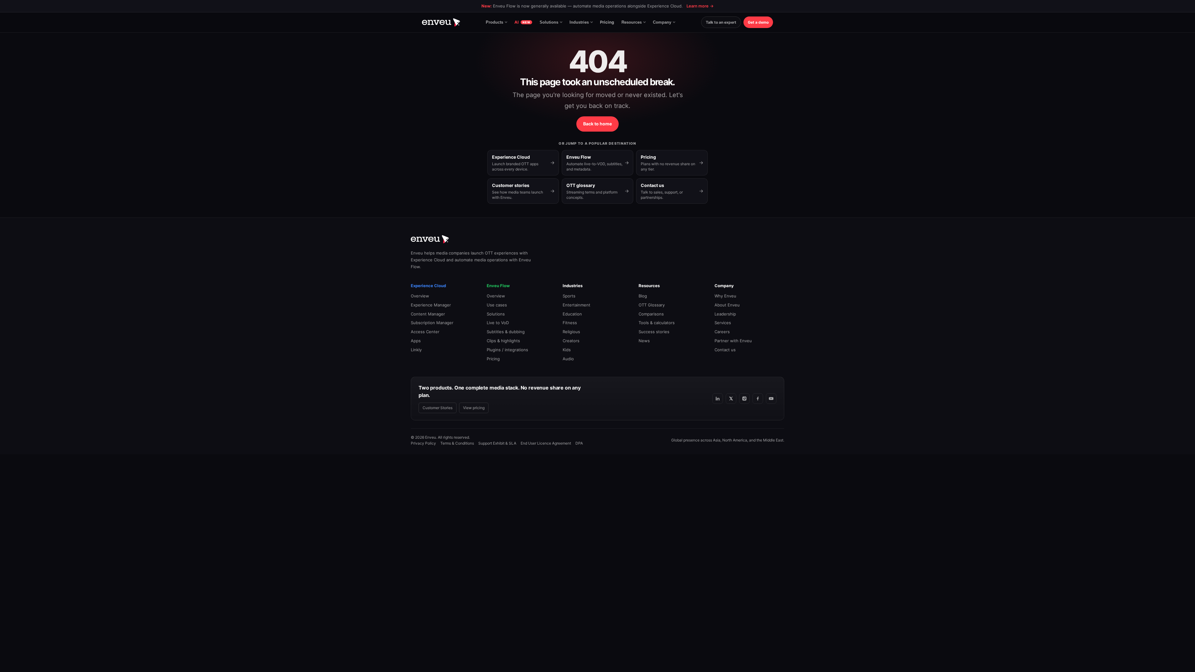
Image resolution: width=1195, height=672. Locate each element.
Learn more (700, 5)
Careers (722, 331)
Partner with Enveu (733, 340)
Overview (420, 295)
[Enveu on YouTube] (771, 398)
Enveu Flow (498, 285)
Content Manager (428, 313)
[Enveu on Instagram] (744, 398)
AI (522, 22)
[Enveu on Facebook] (757, 398)
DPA (579, 443)
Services (723, 322)
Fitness (570, 322)
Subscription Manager (432, 322)
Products (494, 22)
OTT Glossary (652, 304)
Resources (631, 22)
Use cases (497, 304)
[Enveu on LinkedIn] (717, 398)
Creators (571, 340)
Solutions (549, 22)
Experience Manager (431, 304)
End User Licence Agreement (546, 443)
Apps (416, 340)
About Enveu (727, 304)
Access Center (425, 331)
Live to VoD (498, 322)
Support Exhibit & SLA (497, 443)
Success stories (654, 331)
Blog (643, 295)
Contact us (725, 349)
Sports (569, 295)
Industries (579, 22)
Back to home (597, 123)
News (644, 340)
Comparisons (651, 313)
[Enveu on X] (731, 398)
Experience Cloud (428, 285)
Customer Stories (437, 407)
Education (572, 313)
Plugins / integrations (507, 349)
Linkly (416, 349)
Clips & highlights (503, 340)
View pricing (474, 407)
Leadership (725, 313)
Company (662, 22)
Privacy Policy (423, 443)
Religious (571, 331)
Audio (568, 358)
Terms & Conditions (457, 443)
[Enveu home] (441, 22)
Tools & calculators (657, 322)
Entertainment (576, 304)
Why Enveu (725, 295)
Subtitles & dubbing (506, 331)
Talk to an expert (721, 22)
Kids (567, 349)
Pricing (607, 22)
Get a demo (758, 22)
